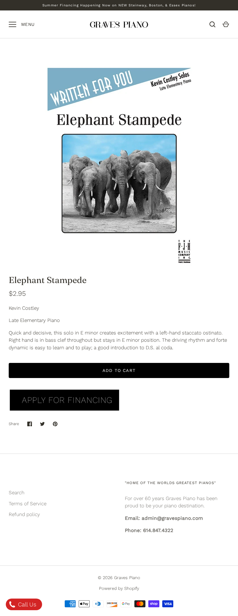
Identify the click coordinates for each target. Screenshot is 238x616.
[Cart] (225, 24)
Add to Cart (119, 370)
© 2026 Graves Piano (119, 577)
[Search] (212, 24)
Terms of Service (27, 503)
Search (16, 492)
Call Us (26, 604)
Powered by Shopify (119, 588)
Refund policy (24, 514)
